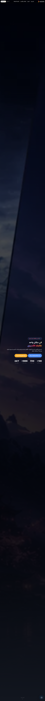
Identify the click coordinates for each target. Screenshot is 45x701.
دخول (7, 1)
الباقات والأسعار (23, 1)
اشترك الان (2, 1)
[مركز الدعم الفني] (41, 697)
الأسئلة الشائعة (16, 1)
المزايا (28, 1)
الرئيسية (32, 1)
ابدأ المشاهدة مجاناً (34, 356)
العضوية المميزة (20, 356)
